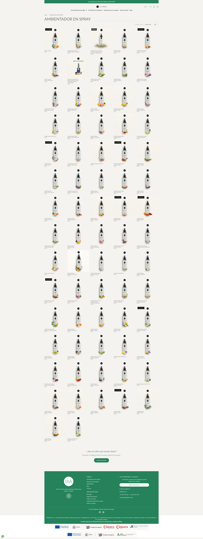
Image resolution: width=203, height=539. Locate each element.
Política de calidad (91, 503)
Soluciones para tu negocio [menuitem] (111, 10)
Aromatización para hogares (93, 479)
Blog (88, 486)
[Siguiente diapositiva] (63, 38)
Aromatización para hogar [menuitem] (78, 10)
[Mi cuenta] (154, 7)
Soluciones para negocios (93, 481)
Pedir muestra (101, 460)
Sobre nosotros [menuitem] (124, 10)
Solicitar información (134, 485)
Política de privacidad (92, 496)
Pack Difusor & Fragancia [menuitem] (95, 10)
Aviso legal (89, 494)
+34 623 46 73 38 (134, 494)
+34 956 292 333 (124, 494)
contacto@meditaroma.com (126, 497)
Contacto (89, 488)
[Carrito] (157, 7)
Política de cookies (91, 499)
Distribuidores (90, 484)
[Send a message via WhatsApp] (3, 536)
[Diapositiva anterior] (46, 38)
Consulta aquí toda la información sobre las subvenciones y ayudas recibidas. (101, 521)
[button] (150, 7)
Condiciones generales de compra (95, 501)
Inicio (45, 15)
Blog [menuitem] (131, 10)
